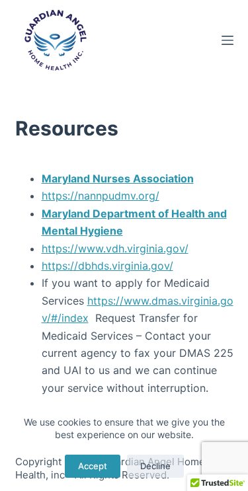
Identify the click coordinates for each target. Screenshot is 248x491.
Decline (155, 466)
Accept (92, 466)
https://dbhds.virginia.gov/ (107, 265)
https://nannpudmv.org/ (100, 195)
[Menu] (227, 40)
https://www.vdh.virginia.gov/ (115, 248)
